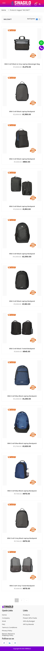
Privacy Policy (7, 631)
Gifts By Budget (29, 621)
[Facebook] (4, 643)
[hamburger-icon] (4, 3)
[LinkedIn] (10, 643)
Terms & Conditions (9, 627)
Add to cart (20, 63)
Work (4, 621)
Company (6, 618)
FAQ (3, 624)
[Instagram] (15, 643)
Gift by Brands (28, 624)
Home (4, 10)
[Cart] (35, 4)
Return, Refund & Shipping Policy (8, 634)
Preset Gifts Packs (30, 618)
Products (26, 615)
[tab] (37, 19)
